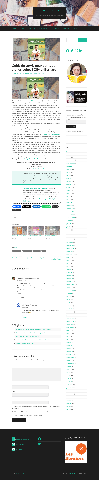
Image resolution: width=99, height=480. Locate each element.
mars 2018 (69, 309)
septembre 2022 (70, 163)
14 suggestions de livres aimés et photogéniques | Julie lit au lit (33, 329)
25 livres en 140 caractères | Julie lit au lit (27, 336)
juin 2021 (68, 196)
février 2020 (69, 239)
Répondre (20, 299)
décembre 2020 (70, 208)
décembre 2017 (70, 318)
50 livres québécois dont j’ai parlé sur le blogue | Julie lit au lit (33, 333)
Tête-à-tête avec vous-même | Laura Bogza (23, 257)
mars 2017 (69, 345)
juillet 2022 (69, 169)
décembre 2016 (70, 354)
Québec (44, 250)
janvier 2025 (69, 151)
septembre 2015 (70, 397)
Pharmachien (36, 250)
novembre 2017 (70, 321)
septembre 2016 (70, 363)
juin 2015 (68, 406)
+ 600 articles (55, 28)
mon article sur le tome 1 (34, 101)
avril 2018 (68, 306)
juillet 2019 (69, 260)
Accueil (14, 28)
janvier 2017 (69, 351)
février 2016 (69, 384)
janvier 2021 (69, 205)
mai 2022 (68, 175)
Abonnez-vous (71, 126)
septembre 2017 (70, 327)
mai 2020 (68, 230)
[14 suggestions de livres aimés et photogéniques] (19, 230)
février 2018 (69, 312)
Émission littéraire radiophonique (37, 28)
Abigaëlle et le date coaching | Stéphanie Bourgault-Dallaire (50, 258)
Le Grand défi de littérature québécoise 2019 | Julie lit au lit (32, 339)
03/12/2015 (15, 73)
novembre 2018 (70, 284)
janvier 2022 (69, 181)
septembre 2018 (70, 290)
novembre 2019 (70, 248)
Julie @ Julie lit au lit (26, 73)
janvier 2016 (69, 388)
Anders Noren (71, 473)
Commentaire (16, 367)
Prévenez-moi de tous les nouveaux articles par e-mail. (29, 415)
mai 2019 (68, 266)
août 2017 (69, 330)
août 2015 (69, 400)
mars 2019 (69, 272)
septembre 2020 (70, 217)
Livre (15, 247)
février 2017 (69, 348)
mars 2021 (69, 202)
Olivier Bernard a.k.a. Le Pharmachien (28, 278)
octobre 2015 (69, 394)
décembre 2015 (70, 391)
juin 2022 (68, 172)
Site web (14, 399)
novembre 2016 (70, 357)
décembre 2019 (70, 245)
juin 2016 (68, 372)
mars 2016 (69, 382)
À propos (21, 28)
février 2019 (69, 275)
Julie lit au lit (49, 10)
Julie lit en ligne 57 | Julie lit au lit (25, 343)
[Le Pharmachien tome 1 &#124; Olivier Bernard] (36, 230)
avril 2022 (68, 178)
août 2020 (69, 220)
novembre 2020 (70, 211)
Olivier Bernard (27, 250)
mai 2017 (68, 339)
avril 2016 (68, 378)
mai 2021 (68, 199)
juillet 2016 (69, 369)
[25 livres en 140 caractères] (52, 230)
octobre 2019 (69, 251)
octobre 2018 (69, 287)
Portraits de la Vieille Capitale (51, 134)
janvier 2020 (69, 242)
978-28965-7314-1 (39, 168)
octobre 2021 (69, 187)
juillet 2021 (69, 193)
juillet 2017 (69, 333)
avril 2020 (68, 233)
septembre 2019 (70, 254)
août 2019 (69, 257)
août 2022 (69, 166)
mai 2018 (68, 302)
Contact (75, 28)
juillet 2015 (69, 403)
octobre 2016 (69, 360)
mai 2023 (68, 157)
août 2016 (69, 366)
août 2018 (69, 293)
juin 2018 (68, 299)
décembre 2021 (70, 184)
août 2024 (69, 154)
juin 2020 (68, 227)
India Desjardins (17, 250)
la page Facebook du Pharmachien (34, 159)
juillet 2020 (69, 223)
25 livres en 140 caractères (51, 235)
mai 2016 (68, 375)
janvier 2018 (69, 315)
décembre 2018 (70, 281)
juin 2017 (68, 336)
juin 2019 (68, 263)
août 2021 (69, 190)
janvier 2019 (69, 278)
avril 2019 (68, 269)
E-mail (14, 391)
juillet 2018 (69, 296)
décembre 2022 (70, 160)
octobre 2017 (69, 324)
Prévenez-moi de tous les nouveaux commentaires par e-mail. (31, 412)
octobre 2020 (69, 214)
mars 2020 (69, 236)
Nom (13, 384)
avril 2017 (68, 342)
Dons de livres (66, 28)
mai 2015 (68, 409)
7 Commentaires (39, 73)
